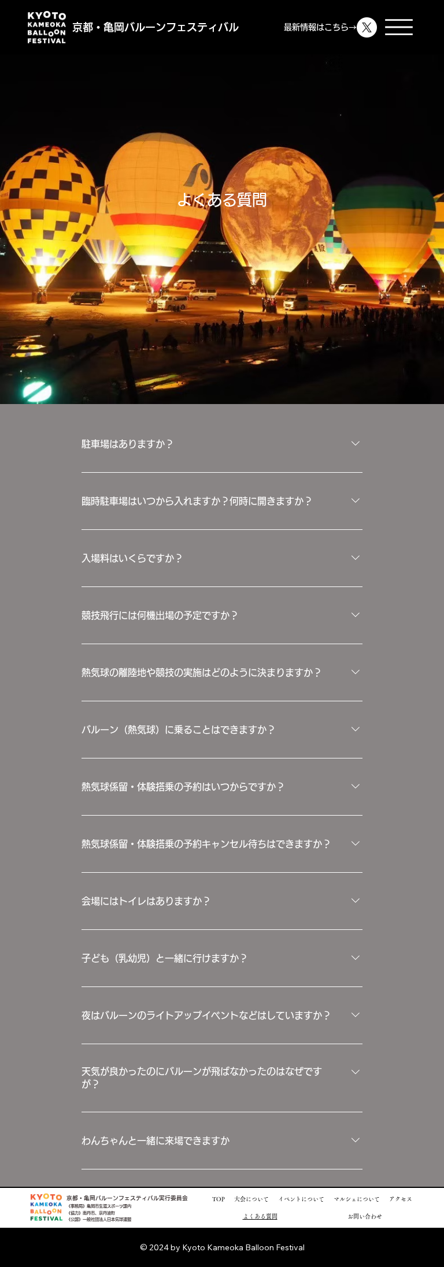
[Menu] (399, 27)
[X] (367, 27)
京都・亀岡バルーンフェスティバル (155, 27)
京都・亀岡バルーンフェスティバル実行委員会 (127, 1198)
